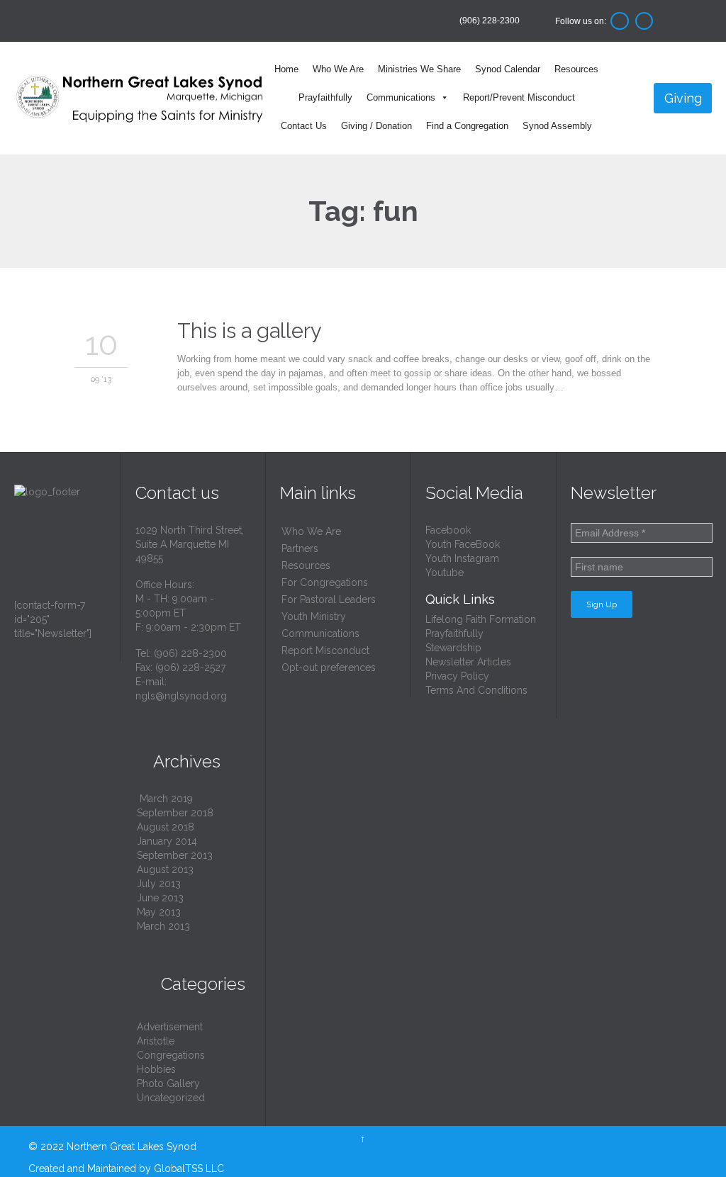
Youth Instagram (462, 558)
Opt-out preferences (328, 667)
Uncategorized (171, 1097)
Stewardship (453, 647)
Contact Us (304, 125)
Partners (299, 548)
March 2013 (163, 926)
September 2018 (175, 812)
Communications (401, 97)
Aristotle (155, 1041)
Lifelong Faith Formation (480, 619)
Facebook (448, 530)
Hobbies (156, 1069)
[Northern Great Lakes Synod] (140, 98)
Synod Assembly (557, 125)
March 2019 (166, 798)
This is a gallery (249, 331)
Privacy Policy (457, 676)
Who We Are (338, 69)
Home (286, 69)
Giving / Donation (376, 125)
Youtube (444, 572)
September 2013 (175, 855)
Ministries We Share (419, 69)
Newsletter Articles (468, 662)
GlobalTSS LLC (189, 1168)
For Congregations (324, 582)
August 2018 (165, 827)
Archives (177, 761)
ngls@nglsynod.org (181, 696)
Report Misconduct (325, 650)
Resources (576, 69)
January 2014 (167, 841)
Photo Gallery (168, 1083)
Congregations (171, 1055)
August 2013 (165, 869)
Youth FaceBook (462, 544)
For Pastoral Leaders (328, 599)
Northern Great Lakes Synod (131, 1146)
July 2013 (159, 883)
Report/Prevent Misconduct (519, 97)
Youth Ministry (313, 616)
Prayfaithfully (325, 97)
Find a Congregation (467, 125)
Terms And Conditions (476, 690)
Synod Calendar (507, 69)
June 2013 (160, 897)
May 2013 (159, 912)
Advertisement (170, 1026)
